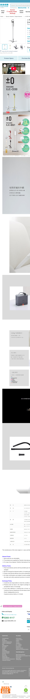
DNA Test (4, 654)
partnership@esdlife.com (8, 673)
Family (27, 697)
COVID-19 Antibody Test (7, 642)
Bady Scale (18, 658)
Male (3, 644)
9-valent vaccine (19, 639)
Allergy (3, 649)
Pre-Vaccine (4, 640)
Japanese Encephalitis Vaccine (22, 649)
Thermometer (18, 657)
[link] (6, 683)
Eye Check (4, 655)
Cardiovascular (5, 645)
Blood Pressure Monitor (20, 654)
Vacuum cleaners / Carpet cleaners (12, 606)
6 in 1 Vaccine (18, 645)
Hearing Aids (18, 659)
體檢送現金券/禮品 (22, 7)
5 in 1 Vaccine (18, 644)
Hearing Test (4, 656)
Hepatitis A (18, 643)
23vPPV (17, 640)
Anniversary (21, 697)
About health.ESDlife (6, 696)
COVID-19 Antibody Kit (6, 643)
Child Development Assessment (8, 659)
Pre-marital (4, 646)
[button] (24, 46)
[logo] (4, 8)
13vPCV (17, 642)
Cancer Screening (5, 651)
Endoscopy (4, 650)
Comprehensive (5, 638)
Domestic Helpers (5, 652)
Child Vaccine (18, 638)
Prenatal (4, 648)
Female (3, 639)
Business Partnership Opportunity (19, 696)
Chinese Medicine (5, 657)
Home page (2, 11)
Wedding (15, 697)
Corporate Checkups (6, 660)
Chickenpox (18, 646)
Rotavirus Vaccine (19, 648)
